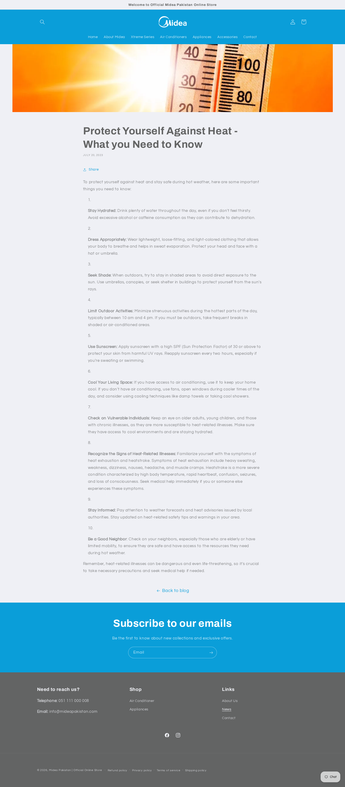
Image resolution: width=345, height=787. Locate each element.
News (226, 709)
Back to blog (175, 590)
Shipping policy (196, 770)
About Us (230, 701)
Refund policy (117, 770)
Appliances (139, 709)
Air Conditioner (142, 701)
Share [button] (94, 169)
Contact (228, 718)
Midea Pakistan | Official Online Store (75, 770)
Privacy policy (142, 770)
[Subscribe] (211, 652)
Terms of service (168, 770)
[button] (42, 21)
